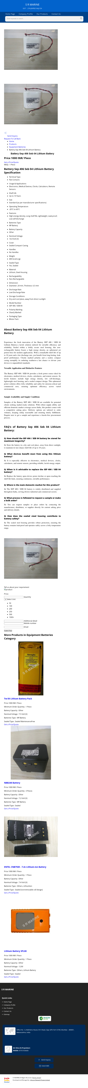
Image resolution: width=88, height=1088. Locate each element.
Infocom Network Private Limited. (40, 1080)
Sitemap (7, 1014)
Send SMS (45, 1066)
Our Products (42, 14)
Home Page (10, 14)
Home (11, 141)
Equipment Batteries (17, 147)
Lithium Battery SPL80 (15, 951)
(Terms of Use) (36, 1078)
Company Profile (26, 14)
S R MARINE (32, 6)
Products (13, 144)
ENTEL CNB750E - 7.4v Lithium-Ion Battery (25, 867)
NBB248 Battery (12, 782)
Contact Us (56, 14)
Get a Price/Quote (11, 162)
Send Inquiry (12, 136)
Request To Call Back (12, 139)
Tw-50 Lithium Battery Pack (18, 698)
